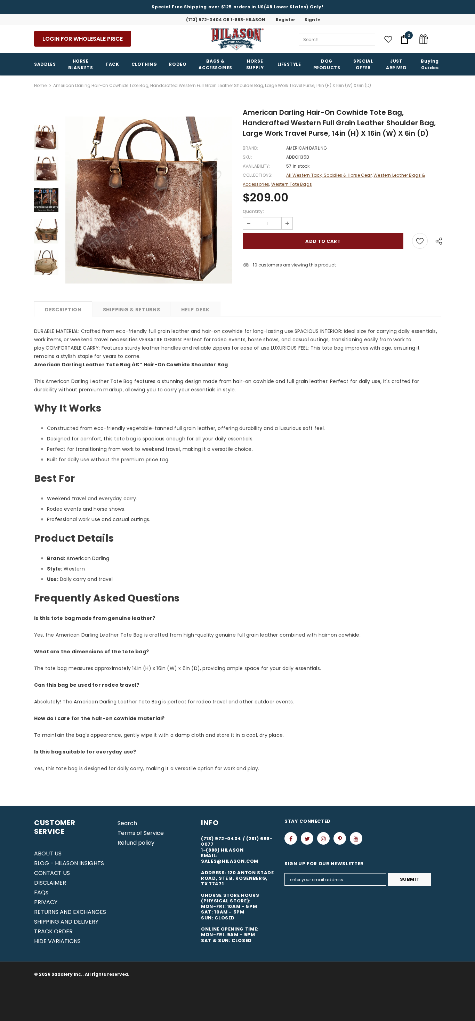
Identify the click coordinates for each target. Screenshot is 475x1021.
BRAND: (250, 148)
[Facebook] (290, 838)
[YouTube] (356, 838)
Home (40, 85)
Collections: (257, 175)
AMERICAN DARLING (306, 148)
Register (285, 20)
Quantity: (253, 211)
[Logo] (237, 39)
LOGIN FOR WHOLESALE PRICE (82, 39)
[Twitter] (307, 838)
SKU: (247, 157)
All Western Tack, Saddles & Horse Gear (329, 175)
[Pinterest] (339, 838)
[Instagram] (323, 838)
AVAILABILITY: (256, 166)
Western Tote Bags (291, 184)
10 (255, 265)
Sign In (313, 20)
